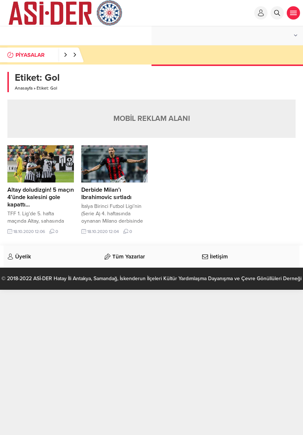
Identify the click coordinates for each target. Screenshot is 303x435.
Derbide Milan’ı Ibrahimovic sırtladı (106, 193)
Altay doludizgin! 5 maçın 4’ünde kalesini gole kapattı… (40, 197)
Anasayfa (24, 88)
